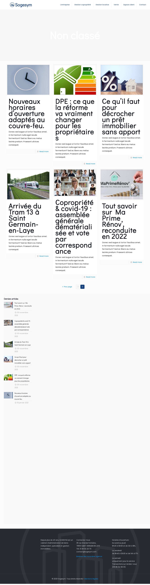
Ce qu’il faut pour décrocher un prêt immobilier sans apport (121, 116)
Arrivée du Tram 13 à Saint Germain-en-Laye (25, 218)
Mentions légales (91, 579)
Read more (44, 151)
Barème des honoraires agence (89, 556)
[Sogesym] (21, 4)
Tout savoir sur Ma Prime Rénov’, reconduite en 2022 (119, 221)
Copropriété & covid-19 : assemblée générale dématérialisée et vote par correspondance (74, 226)
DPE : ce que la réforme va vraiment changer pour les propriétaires (75, 119)
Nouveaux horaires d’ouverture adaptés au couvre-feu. (27, 113)
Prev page (68, 287)
